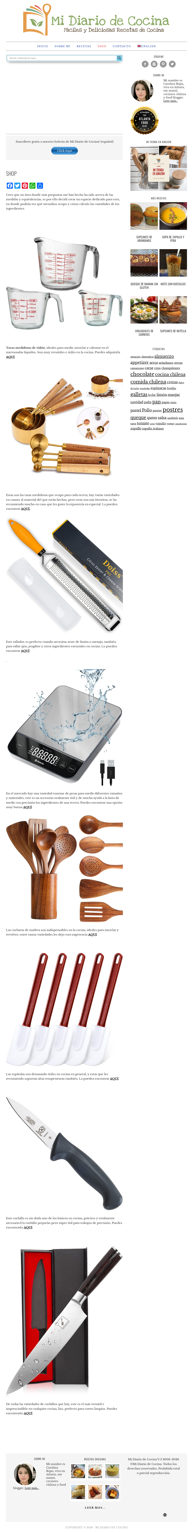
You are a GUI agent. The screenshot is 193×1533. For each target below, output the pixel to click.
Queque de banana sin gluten (144, 286)
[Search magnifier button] (119, 58)
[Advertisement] (64, 97)
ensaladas (145, 388)
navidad (136, 402)
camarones (137, 368)
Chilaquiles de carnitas (144, 333)
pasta (173, 402)
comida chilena (148, 381)
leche (152, 395)
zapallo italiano (153, 428)
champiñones (170, 368)
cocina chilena (170, 374)
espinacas (158, 388)
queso (152, 418)
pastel (135, 410)
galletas (138, 394)
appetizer (139, 362)
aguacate (135, 356)
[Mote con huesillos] (173, 263)
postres (173, 409)
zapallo (135, 428)
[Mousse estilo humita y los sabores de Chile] (112, 1477)
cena (157, 368)
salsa (162, 417)
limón (162, 395)
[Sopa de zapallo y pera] (173, 216)
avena (178, 363)
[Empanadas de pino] (78, 1498)
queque (138, 417)
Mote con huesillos (173, 284)
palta (148, 402)
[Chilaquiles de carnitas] (144, 310)
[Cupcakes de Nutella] (173, 310)
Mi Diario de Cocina (96, 19)
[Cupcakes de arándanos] (144, 216)
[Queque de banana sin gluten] (144, 263)
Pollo (147, 410)
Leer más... (95, 1507)
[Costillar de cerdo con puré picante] (95, 1498)
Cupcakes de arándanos (144, 239)
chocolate (142, 374)
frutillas (171, 388)
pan (156, 401)
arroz (153, 363)
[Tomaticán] (95, 1477)
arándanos (166, 363)
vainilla (160, 423)
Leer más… (170, 101)
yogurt (171, 423)
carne (149, 368)
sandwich (172, 418)
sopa (181, 418)
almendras (147, 356)
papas (166, 402)
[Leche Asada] (112, 1498)
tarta (133, 423)
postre (157, 410)
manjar (174, 395)
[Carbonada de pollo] (78, 1477)
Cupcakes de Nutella (173, 331)
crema (172, 382)
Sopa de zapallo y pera (173, 239)
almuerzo (164, 356)
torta (152, 424)
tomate (143, 423)
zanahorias (181, 423)
